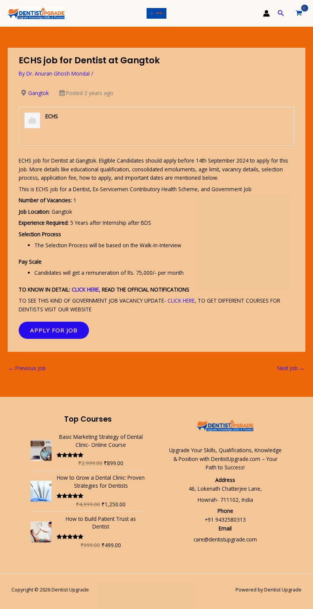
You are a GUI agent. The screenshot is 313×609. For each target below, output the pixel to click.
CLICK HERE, (86, 289)
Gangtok (38, 93)
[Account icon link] (266, 13)
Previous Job (27, 368)
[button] (281, 13)
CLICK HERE (181, 300)
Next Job (291, 368)
